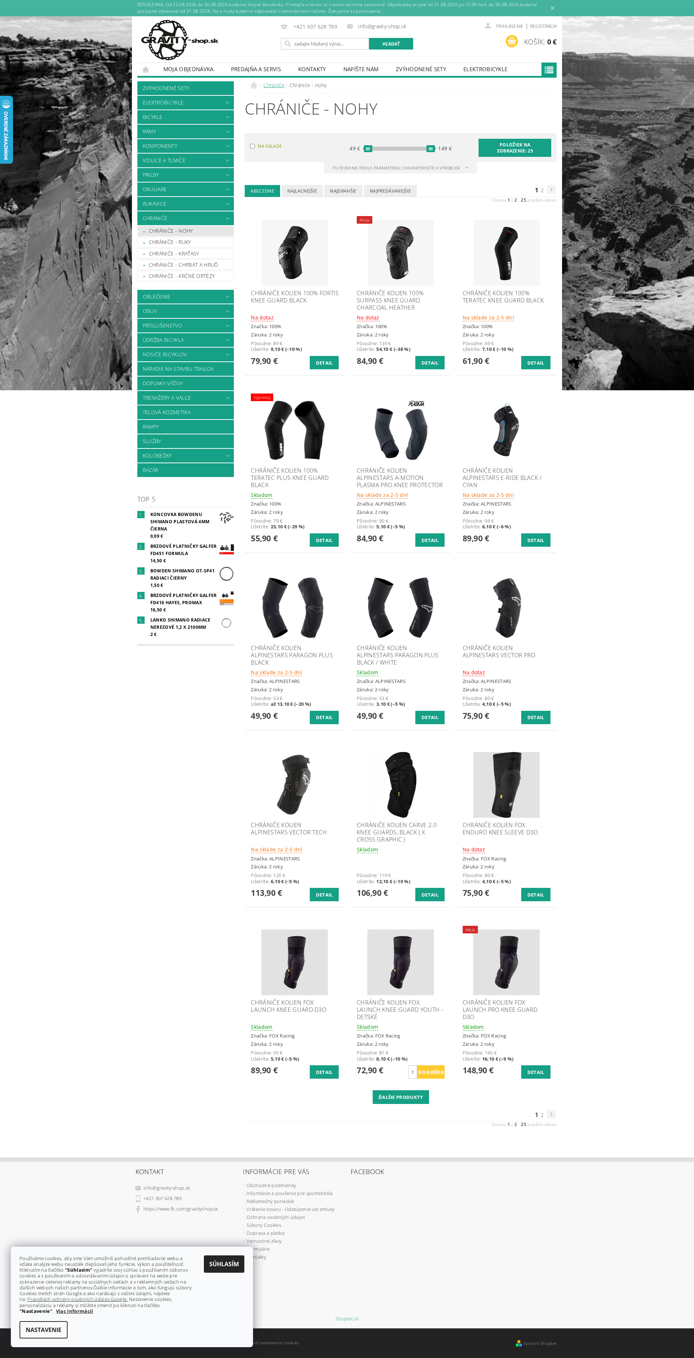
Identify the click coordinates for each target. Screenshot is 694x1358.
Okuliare (155, 189)
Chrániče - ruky (170, 241)
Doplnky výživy (163, 383)
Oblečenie (157, 296)
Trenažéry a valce (167, 397)
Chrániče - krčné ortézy (182, 275)
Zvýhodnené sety (421, 69)
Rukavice (155, 203)
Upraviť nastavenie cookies (271, 1343)
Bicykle (152, 116)
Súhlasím (224, 1264)
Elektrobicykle (485, 69)
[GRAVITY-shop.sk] (179, 40)
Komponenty (160, 145)
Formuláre (258, 1249)
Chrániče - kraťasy (174, 253)
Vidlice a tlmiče (164, 160)
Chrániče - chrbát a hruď (183, 264)
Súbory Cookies (264, 1225)
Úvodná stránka (146, 69)
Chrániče (155, 218)
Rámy (149, 131)
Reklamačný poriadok (270, 1201)
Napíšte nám (361, 69)
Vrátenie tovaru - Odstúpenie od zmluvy (290, 1209)
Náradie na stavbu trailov (178, 368)
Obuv (150, 311)
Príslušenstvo (162, 325)
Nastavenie (43, 1330)
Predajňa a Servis (256, 69)
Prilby (151, 174)
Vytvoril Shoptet (540, 1343)
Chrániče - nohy (171, 230)
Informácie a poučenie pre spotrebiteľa (290, 1193)
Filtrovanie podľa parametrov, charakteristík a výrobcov (397, 168)
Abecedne (262, 191)
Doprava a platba (265, 1233)
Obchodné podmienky (271, 1185)
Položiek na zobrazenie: (515, 148)
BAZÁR (150, 470)
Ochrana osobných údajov (276, 1217)
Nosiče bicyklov (165, 354)
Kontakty (312, 69)
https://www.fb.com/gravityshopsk (180, 1209)
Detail (324, 363)
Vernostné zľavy (264, 1241)
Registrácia (543, 26)
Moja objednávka (188, 69)
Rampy (151, 426)
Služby (152, 441)
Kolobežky (157, 455)
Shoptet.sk (347, 1318)
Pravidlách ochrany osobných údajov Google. (77, 1299)
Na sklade (270, 146)
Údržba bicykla (163, 339)
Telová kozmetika (166, 412)
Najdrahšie (343, 191)
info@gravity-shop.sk (166, 1188)
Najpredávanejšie (390, 191)
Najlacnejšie (302, 191)
